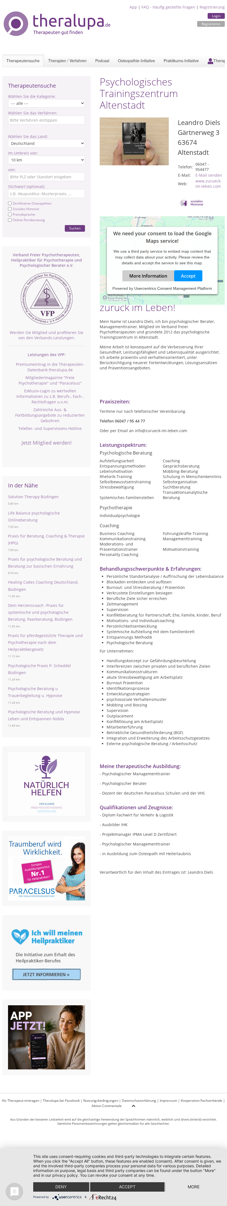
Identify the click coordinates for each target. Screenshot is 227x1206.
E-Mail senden (208, 175)
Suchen (75, 228)
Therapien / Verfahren (67, 60)
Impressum (168, 1100)
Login (216, 16)
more (194, 1186)
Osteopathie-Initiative (136, 60)
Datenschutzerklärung (139, 1100)
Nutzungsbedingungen (100, 1100)
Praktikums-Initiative (181, 60)
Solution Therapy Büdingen (33, 496)
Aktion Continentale (107, 1105)
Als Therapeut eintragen (20, 1100)
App (133, 7)
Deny (61, 1186)
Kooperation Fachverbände (201, 1100)
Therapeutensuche (23, 60)
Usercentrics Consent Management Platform (173, 288)
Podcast (102, 60)
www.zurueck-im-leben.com (208, 183)
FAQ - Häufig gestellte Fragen (168, 7)
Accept (188, 276)
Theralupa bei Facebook (61, 1100)
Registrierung (212, 7)
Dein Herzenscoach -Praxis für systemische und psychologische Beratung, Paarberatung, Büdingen (40, 612)
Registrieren (211, 24)
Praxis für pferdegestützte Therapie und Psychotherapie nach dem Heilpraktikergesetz (45, 642)
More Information (148, 276)
